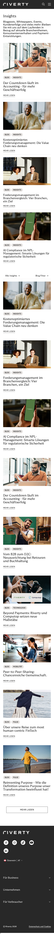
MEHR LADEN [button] (27, 810)
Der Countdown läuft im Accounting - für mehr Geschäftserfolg (21, 86)
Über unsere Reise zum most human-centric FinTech (23, 729)
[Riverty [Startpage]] (15, 4)
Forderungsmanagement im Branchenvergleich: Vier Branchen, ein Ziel (25, 198)
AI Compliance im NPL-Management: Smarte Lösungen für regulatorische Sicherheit (26, 253)
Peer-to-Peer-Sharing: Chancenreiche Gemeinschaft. (25, 673)
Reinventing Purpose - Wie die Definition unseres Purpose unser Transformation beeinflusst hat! (26, 786)
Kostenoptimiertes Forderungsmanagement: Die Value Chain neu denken (26, 143)
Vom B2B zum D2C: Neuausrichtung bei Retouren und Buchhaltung (24, 558)
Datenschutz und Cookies (40, 927)
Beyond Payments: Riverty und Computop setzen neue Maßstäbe (25, 616)
